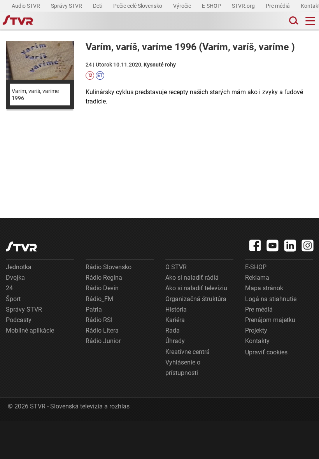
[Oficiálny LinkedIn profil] (290, 245)
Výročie (182, 6)
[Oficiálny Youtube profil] (272, 245)
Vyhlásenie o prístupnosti (182, 368)
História (176, 309)
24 (9, 288)
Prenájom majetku (270, 320)
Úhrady (175, 341)
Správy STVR (67, 6)
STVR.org (244, 6)
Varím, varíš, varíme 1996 (35, 94)
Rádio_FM (99, 299)
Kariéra (175, 320)
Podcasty (19, 320)
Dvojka (15, 277)
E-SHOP (212, 6)
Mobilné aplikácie (30, 330)
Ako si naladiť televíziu (196, 288)
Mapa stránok (264, 288)
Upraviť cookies (266, 352)
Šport (13, 299)
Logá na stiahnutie (270, 299)
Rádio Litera (102, 330)
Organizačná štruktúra (195, 299)
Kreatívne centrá (187, 352)
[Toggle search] (292, 21)
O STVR (176, 267)
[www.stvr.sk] (21, 246)
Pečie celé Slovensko (138, 6)
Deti (98, 6)
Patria (94, 309)
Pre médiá (278, 6)
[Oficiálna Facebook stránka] (255, 245)
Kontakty (257, 341)
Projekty (256, 330)
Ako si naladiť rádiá (192, 277)
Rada (172, 330)
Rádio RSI (99, 320)
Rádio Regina (104, 277)
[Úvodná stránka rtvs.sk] (18, 21)
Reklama (257, 277)
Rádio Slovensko (108, 267)
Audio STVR (26, 6)
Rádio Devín (102, 288)
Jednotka (19, 267)
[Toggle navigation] (310, 21)
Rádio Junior (103, 341)
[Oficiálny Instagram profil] (307, 245)
